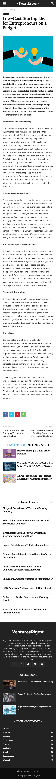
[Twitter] (11, 414)
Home (5, 10)
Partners (36, 771)
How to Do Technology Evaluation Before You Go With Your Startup (35, 465)
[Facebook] (5, 414)
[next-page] (8, 488)
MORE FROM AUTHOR (38, 445)
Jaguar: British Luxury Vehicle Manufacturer (26, 545)
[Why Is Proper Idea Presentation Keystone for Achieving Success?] (9, 478)
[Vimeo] (35, 664)
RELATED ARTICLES (16, 445)
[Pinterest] (17, 414)
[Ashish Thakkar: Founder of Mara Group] (9, 684)
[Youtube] (42, 664)
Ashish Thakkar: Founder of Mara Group (35, 681)
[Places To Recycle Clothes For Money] (9, 697)
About (19, 771)
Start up (12, 10)
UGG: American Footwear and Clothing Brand (27, 588)
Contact (27, 771)
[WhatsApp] (23, 414)
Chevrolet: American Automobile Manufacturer (28, 578)
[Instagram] (21, 664)
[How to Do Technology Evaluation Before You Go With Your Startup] (9, 466)
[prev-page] (4, 488)
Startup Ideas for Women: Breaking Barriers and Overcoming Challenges (41, 433)
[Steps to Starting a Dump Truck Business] (9, 453)
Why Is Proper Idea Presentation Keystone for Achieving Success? (34, 477)
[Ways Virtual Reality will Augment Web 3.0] (9, 710)
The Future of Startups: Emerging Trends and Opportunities (13, 433)
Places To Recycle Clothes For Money (34, 694)
